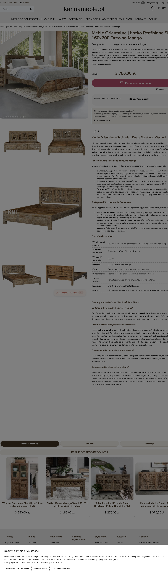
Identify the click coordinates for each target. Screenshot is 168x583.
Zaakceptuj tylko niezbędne (17, 568)
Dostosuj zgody (40, 568)
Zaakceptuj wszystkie (61, 568)
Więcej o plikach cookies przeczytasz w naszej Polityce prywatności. (34, 562)
